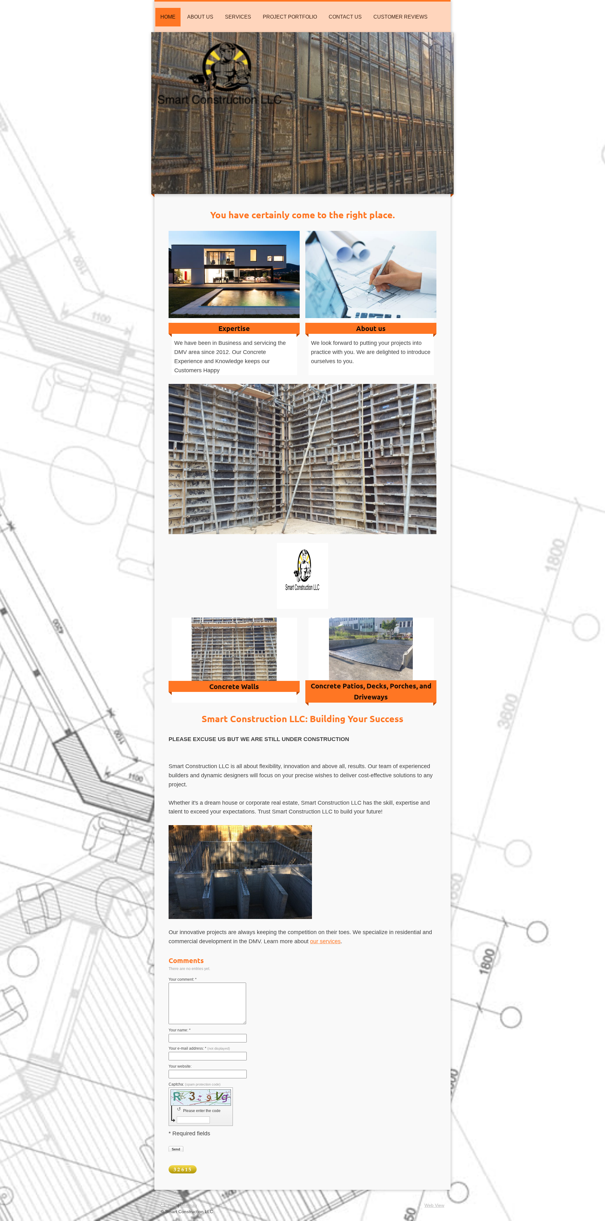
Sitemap (189, 1205)
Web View (434, 1205)
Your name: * (180, 1030)
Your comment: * (183, 979)
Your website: (180, 1066)
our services (325, 941)
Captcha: (195, 1084)
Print (172, 1205)
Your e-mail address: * (199, 1048)
